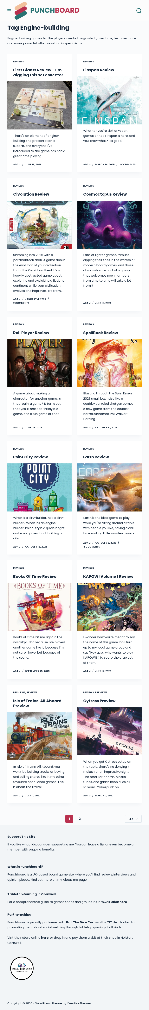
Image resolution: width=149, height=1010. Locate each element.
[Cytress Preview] (109, 731)
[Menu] (9, 10)
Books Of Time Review (34, 576)
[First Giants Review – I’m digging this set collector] (39, 105)
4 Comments (91, 546)
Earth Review (96, 457)
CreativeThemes (79, 1003)
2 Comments (127, 164)
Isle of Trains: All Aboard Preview (37, 703)
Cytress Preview (99, 701)
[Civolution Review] (39, 225)
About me (70, 879)
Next (131, 818)
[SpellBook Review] (109, 363)
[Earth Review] (109, 487)
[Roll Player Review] (39, 363)
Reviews (18, 61)
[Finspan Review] (109, 100)
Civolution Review (31, 194)
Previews (19, 692)
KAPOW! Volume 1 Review (108, 576)
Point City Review (30, 457)
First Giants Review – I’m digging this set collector (38, 72)
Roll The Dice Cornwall (84, 922)
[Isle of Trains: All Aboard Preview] (39, 736)
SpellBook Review (100, 333)
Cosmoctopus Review (105, 194)
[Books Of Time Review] (39, 607)
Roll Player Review (31, 333)
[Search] (139, 10)
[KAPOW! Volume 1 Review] (109, 607)
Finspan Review (98, 70)
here (45, 937)
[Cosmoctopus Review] (109, 225)
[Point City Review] (39, 487)
